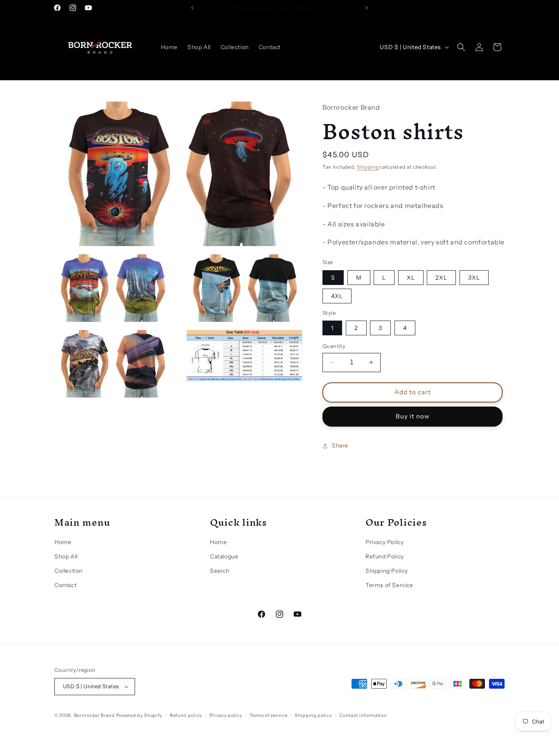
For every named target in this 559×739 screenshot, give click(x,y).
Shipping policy (313, 715)
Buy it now (413, 416)
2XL (441, 277)
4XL (337, 296)
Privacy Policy (384, 542)
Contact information (363, 715)
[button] (461, 47)
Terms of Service (389, 585)
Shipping (368, 167)
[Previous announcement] (192, 8)
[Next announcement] (367, 8)
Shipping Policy (386, 570)
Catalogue (224, 556)
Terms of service (268, 715)
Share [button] (340, 445)
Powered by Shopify (139, 715)
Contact (65, 585)
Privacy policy (226, 715)
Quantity (333, 346)
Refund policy (186, 715)
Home (62, 542)
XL (411, 277)
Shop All (66, 556)
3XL (474, 277)
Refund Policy (384, 556)
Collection (68, 570)
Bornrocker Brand (94, 715)
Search (220, 570)
